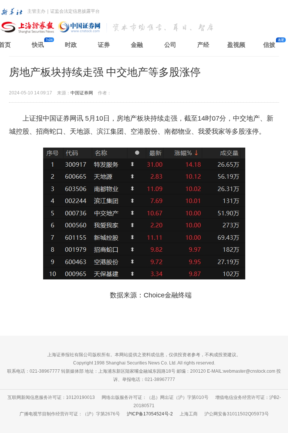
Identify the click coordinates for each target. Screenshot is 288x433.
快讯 (38, 45)
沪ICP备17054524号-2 (150, 414)
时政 (71, 45)
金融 (137, 45)
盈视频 (236, 45)
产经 (203, 45)
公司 (170, 45)
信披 (269, 45)
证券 (104, 45)
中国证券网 (81, 93)
